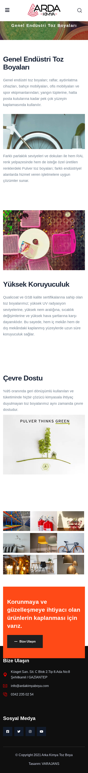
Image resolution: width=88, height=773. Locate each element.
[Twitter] (19, 731)
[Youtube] (41, 731)
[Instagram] (30, 731)
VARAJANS (50, 763)
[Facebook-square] (7, 731)
